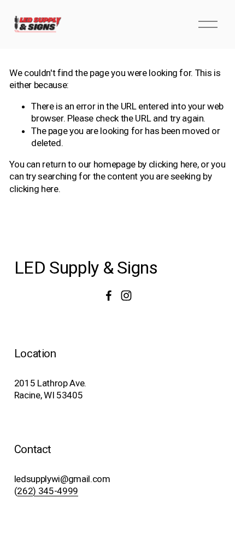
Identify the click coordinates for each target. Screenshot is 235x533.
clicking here (173, 164)
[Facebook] (108, 295)
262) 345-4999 (47, 490)
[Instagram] (126, 295)
